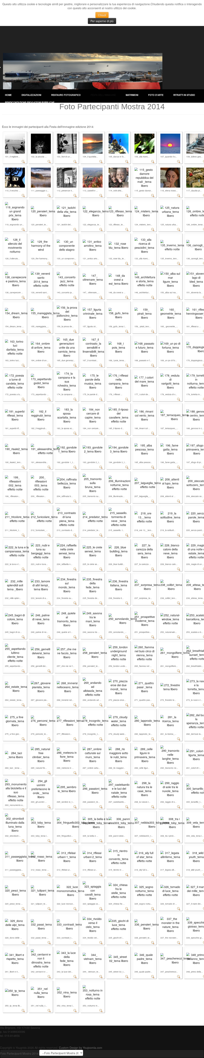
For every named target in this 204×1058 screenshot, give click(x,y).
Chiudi (102, 15)
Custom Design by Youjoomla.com (80, 1048)
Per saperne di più (102, 21)
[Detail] (23, 161)
